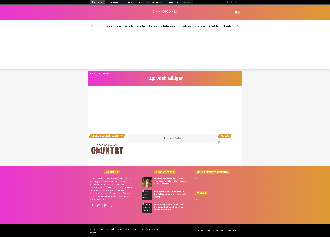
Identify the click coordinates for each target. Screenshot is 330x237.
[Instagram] (235, 2)
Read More (101, 199)
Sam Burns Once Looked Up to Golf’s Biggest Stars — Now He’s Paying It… (170, 194)
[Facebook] (227, 2)
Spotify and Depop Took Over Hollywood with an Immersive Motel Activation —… (168, 207)
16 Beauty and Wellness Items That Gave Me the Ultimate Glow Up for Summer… (170, 181)
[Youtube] (231, 2)
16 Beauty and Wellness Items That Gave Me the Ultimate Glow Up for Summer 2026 (142, 2)
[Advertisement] (165, 51)
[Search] (238, 26)
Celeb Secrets (103, 229)
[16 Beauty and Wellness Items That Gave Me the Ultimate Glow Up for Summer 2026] (147, 182)
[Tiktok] (239, 2)
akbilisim (93, 232)
